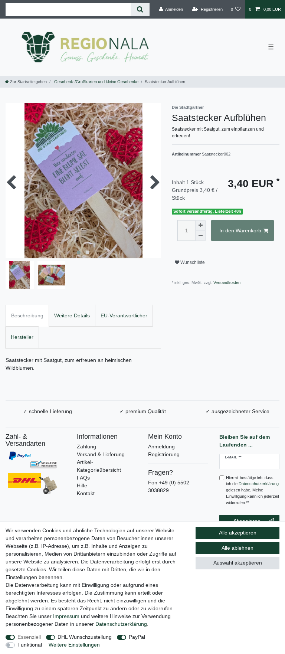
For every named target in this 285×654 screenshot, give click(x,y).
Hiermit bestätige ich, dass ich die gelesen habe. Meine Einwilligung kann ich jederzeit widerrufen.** (252, 490)
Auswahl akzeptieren (237, 563)
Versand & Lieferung (101, 454)
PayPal (137, 637)
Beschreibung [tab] (27, 315)
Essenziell (29, 637)
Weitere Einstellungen (74, 645)
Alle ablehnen (237, 548)
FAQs (83, 478)
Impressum (66, 616)
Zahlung (86, 446)
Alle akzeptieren (237, 533)
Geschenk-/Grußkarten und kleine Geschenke (95, 81)
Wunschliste (192, 262)
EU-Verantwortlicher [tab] (124, 315)
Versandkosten (226, 282)
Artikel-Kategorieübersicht (99, 466)
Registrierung (164, 454)
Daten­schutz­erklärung (121, 624)
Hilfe (82, 485)
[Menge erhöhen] (200, 225)
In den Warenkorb (240, 230)
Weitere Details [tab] (72, 315)
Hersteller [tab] (22, 337)
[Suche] (140, 9)
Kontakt (86, 493)
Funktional (29, 645)
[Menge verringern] (200, 235)
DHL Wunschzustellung (85, 637)
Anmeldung (161, 446)
